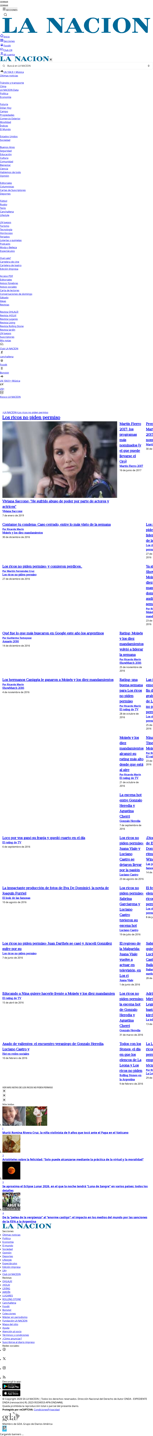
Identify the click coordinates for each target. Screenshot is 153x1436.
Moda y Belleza (8, 247)
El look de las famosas (16, 898)
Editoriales (6, 183)
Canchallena (7, 211)
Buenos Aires (7, 147)
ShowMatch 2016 (130, 663)
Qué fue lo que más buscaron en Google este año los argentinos (53, 633)
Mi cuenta (9, 54)
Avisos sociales (8, 286)
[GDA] (11, 1420)
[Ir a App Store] (11, 1395)
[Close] (4, 1091)
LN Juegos (5, 222)
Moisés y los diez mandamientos (22, 533)
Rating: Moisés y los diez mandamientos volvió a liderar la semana (132, 644)
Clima (3, 86)
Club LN (8, 50)
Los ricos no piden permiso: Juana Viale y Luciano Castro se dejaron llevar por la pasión (132, 854)
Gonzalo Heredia (130, 821)
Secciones (9, 41)
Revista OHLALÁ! (9, 312)
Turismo (4, 226)
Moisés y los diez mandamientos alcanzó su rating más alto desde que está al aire (132, 754)
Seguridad (6, 150)
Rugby (3, 204)
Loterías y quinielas (11, 240)
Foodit (7, 45)
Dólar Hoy (5, 107)
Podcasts (5, 243)
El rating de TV (129, 709)
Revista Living (7, 322)
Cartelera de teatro (11, 265)
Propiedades (7, 115)
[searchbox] (75, 66)
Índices (4, 125)
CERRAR (4, 2)
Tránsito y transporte (12, 82)
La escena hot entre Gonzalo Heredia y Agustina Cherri (131, 805)
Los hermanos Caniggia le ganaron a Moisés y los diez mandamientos (58, 680)
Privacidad (54, 1409)
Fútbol (3, 201)
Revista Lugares (9, 319)
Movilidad (5, 122)
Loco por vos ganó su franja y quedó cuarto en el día (43, 838)
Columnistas (7, 186)
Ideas (3, 301)
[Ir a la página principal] (76, 32)
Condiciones (41, 1409)
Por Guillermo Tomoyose (17, 638)
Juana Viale (126, 980)
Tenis (3, 208)
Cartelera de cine (9, 261)
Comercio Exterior (10, 118)
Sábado (4, 297)
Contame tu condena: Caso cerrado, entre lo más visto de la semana (56, 524)
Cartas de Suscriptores (13, 190)
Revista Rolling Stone (12, 326)
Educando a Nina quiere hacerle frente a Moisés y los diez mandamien (58, 994)
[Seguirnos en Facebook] (4, 1350)
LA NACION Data (9, 90)
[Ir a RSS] (4, 1378)
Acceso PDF (6, 276)
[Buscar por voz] (149, 66)
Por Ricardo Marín (13, 529)
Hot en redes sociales (15, 1054)
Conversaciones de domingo (16, 294)
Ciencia (4, 168)
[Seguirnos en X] (4, 1359)
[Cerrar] (51, 60)
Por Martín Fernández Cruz (18, 571)
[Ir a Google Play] (11, 1388)
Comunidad (6, 161)
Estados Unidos (9, 136)
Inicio (7, 36)
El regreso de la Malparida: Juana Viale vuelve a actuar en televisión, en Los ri (130, 960)
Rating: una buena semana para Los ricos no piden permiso (131, 690)
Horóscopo (6, 233)
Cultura (4, 158)
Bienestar (5, 165)
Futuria (4, 104)
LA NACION (9, 412)
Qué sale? (5, 258)
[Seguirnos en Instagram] (4, 1368)
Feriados (5, 236)
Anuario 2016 (10, 641)
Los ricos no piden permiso (32, 412)
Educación (6, 154)
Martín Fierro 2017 (131, 466)
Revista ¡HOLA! (8, 315)
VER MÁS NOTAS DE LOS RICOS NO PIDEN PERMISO (27, 1087)
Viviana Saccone (12, 511)
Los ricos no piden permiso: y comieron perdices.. (42, 566)
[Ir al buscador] (5, 15)
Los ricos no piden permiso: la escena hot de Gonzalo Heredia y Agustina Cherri (132, 1010)
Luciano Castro (129, 875)
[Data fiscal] (4, 1430)
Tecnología (6, 229)
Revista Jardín (7, 329)
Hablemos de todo (10, 172)
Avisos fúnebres (9, 283)
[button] (76, 227)
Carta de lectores (9, 290)
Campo (4, 111)
